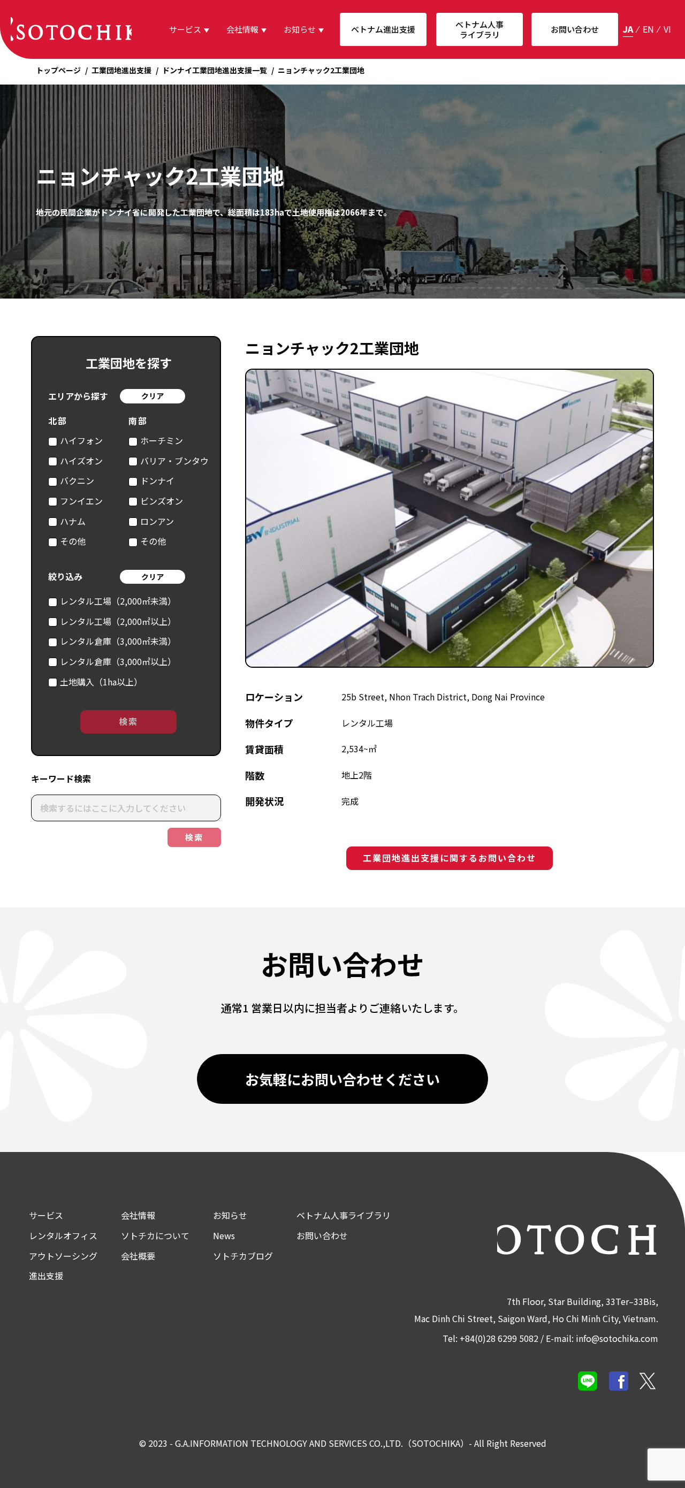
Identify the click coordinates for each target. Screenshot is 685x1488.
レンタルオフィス (63, 1235)
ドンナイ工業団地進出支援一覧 (214, 70)
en (648, 28)
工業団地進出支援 (121, 70)
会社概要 (138, 1255)
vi (667, 28)
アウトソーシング (63, 1255)
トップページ (58, 70)
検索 (128, 721)
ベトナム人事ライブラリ (479, 30)
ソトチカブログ (243, 1255)
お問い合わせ (575, 29)
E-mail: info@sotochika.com (602, 1338)
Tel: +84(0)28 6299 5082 (490, 1338)
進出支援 (46, 1275)
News (224, 1235)
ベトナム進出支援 (383, 29)
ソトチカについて (155, 1235)
